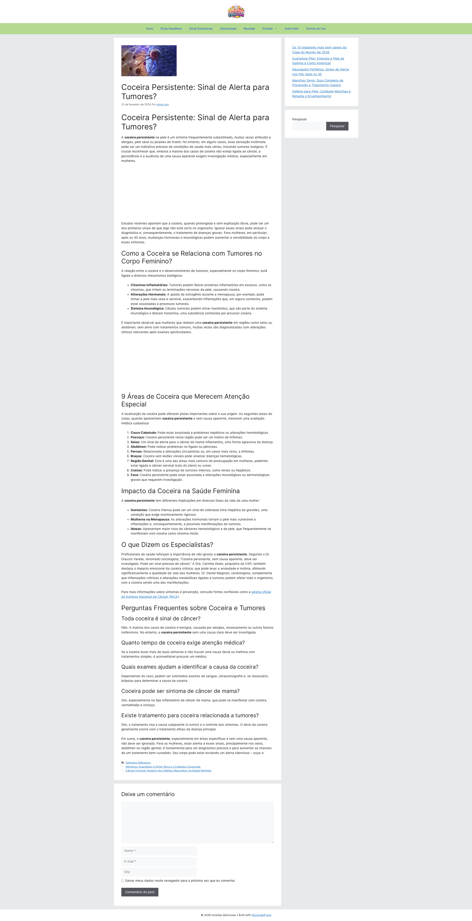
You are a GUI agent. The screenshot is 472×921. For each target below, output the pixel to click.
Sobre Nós (292, 28)
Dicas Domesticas (201, 28)
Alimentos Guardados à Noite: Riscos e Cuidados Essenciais (163, 766)
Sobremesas (228, 28)
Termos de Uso (316, 28)
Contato (267, 28)
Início (149, 28)
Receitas (249, 28)
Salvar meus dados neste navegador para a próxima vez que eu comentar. (180, 880)
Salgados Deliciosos (138, 762)
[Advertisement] (197, 194)
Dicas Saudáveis (171, 28)
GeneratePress (261, 915)
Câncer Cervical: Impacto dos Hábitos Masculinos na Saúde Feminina (168, 770)
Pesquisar (299, 119)
